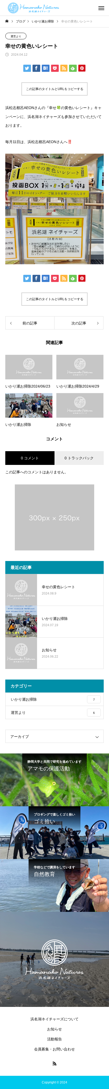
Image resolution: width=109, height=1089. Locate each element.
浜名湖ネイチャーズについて (54, 1019)
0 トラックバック (79, 458)
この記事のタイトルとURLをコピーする (54, 89)
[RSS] (54, 1063)
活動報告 (54, 1039)
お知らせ (54, 1029)
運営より (16, 36)
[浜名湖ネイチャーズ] (35, 8)
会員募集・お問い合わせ (54, 1049)
